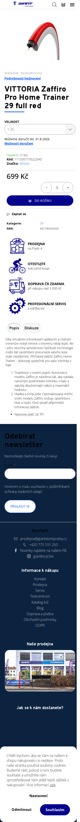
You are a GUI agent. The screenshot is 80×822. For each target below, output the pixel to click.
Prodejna (40, 584)
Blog (40, 608)
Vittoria (24, 163)
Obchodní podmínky (40, 619)
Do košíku (43, 200)
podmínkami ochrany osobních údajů (37, 489)
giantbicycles (43, 556)
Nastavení (38, 795)
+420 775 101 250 (43, 544)
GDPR (40, 625)
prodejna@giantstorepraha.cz (43, 538)
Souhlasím (55, 809)
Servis (40, 590)
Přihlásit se (20, 506)
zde (53, 784)
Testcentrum (40, 596)
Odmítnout (22, 809)
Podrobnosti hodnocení (22, 78)
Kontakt (40, 578)
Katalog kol (40, 602)
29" (42, 223)
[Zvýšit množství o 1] (67, 187)
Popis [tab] (14, 327)
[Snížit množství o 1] (46, 187)
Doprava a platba (40, 613)
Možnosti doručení (18, 143)
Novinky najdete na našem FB (43, 550)
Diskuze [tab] (31, 327)
